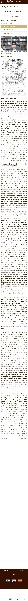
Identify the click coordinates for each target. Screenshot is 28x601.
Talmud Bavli (16, 2)
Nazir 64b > (24, 438)
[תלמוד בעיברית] (8, 581)
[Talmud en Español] (20, 581)
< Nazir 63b (4, 438)
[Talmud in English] (14, 581)
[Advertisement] (14, 442)
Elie (23, 570)
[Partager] (25, 6)
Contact (14, 574)
